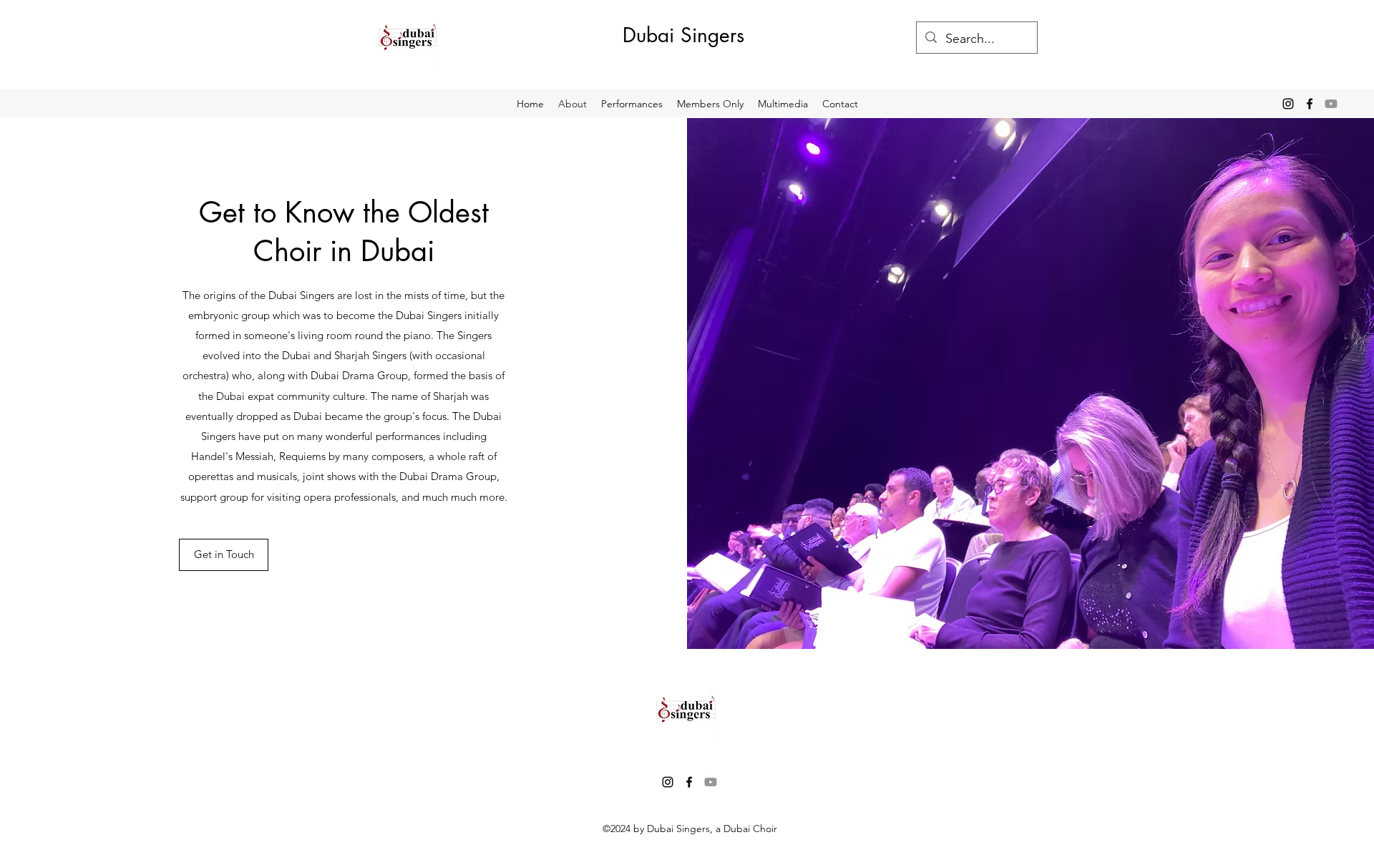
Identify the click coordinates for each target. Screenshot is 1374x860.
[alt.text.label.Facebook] (1309, 104)
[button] (783, 103)
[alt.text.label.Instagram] (1288, 104)
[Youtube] (1331, 104)
